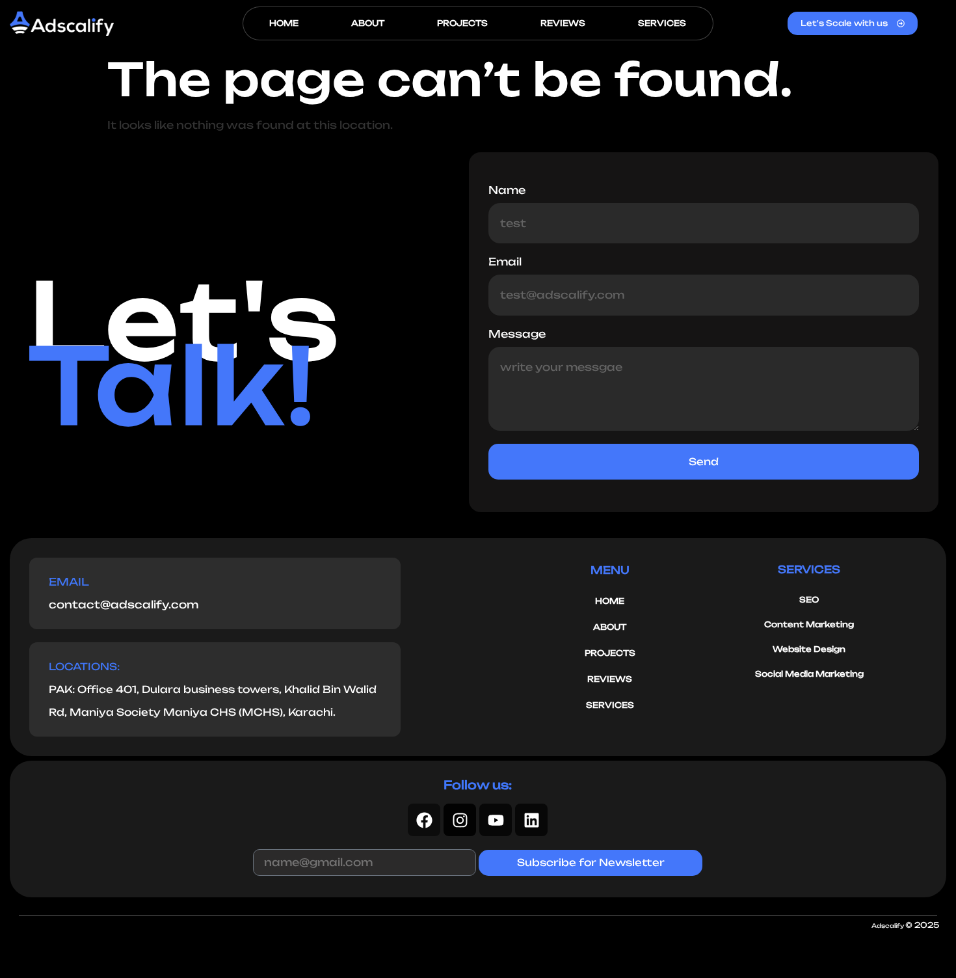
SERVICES (662, 23)
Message (517, 334)
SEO (809, 599)
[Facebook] (424, 820)
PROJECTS (462, 23)
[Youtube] (495, 820)
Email (505, 262)
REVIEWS (562, 23)
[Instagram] (460, 820)
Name (506, 191)
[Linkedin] (531, 820)
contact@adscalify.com (123, 604)
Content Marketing (809, 624)
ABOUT (367, 23)
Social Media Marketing (809, 674)
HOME (284, 23)
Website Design (809, 649)
